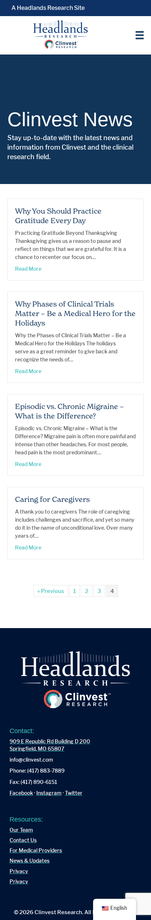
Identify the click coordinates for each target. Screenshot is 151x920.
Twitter (73, 793)
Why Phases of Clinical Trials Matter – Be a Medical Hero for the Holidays (75, 313)
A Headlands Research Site (48, 7)
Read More (28, 268)
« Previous (50, 590)
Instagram (49, 793)
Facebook (21, 793)
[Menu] (139, 35)
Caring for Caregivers (52, 499)
